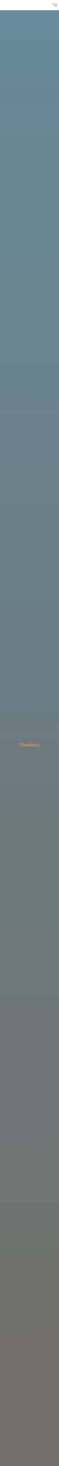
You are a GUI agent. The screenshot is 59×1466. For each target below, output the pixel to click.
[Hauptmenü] (54, 5)
